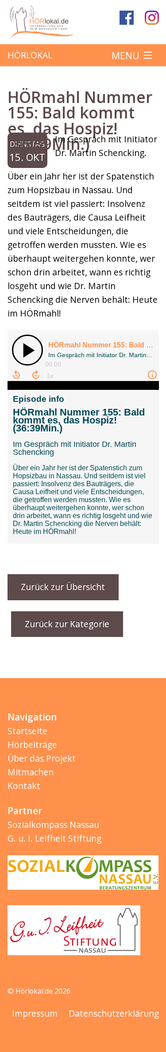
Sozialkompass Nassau (53, 825)
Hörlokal (30, 55)
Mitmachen (31, 772)
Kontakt (24, 786)
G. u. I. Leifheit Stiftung (54, 838)
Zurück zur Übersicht (63, 587)
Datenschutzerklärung (114, 1013)
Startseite (27, 731)
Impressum (35, 1013)
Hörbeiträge (32, 745)
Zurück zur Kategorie (67, 624)
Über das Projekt (42, 758)
